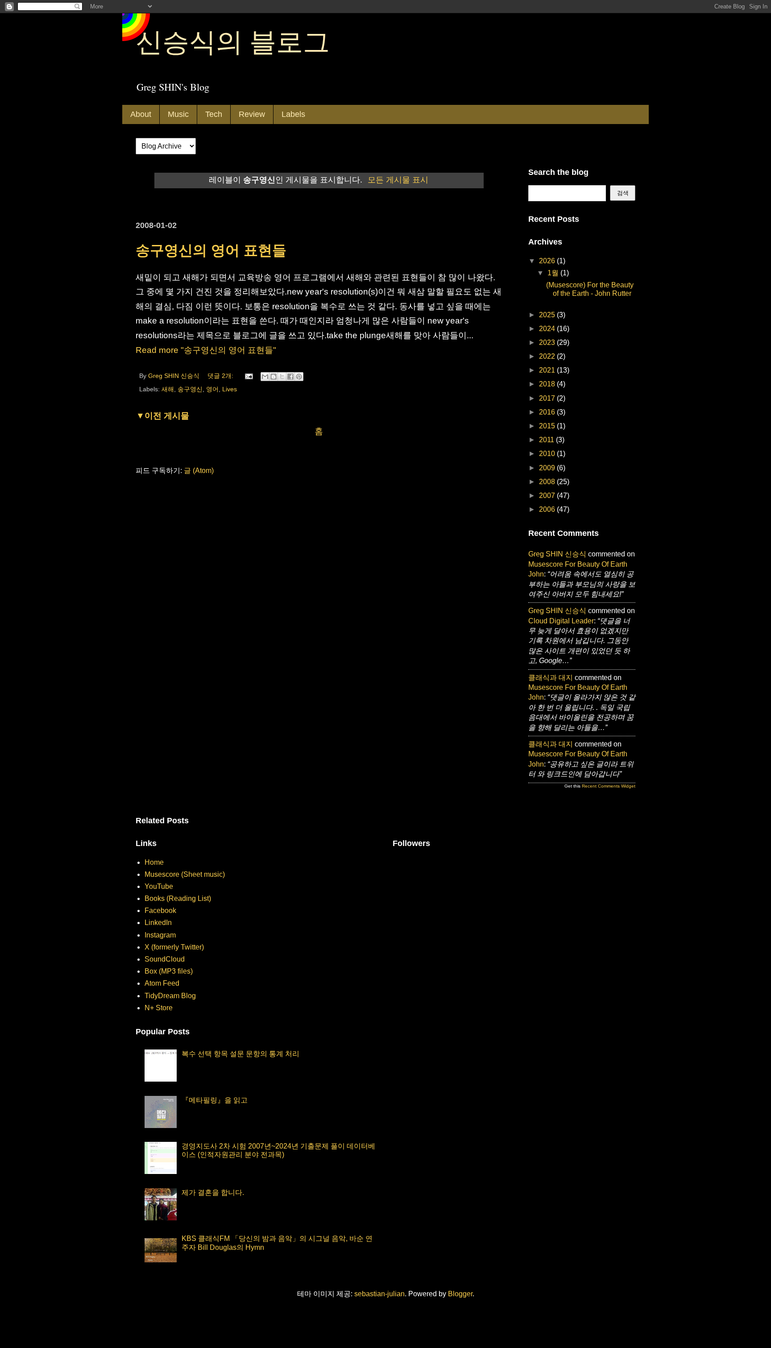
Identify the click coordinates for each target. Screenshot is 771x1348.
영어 (212, 389)
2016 (548, 412)
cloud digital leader (561, 621)
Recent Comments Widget (608, 786)
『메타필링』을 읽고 (215, 1100)
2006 (548, 509)
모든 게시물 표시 (398, 179)
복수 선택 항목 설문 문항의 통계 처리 (240, 1054)
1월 (553, 273)
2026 (548, 261)
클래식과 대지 (550, 677)
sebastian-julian (379, 1294)
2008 (548, 481)
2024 (548, 328)
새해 (168, 389)
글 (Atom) (199, 470)
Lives (229, 389)
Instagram (160, 935)
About (140, 114)
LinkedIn (158, 922)
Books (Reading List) (178, 898)
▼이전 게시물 (162, 415)
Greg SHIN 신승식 (557, 554)
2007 (548, 495)
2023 (548, 342)
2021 (548, 370)
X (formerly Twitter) (174, 947)
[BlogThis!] (273, 376)
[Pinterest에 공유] (298, 376)
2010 (548, 453)
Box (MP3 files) (169, 971)
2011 (547, 440)
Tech (213, 114)
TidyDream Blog (170, 996)
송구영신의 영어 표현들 (211, 250)
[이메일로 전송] (265, 376)
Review (252, 114)
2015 (548, 426)
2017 (548, 398)
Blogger (460, 1294)
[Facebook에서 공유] (290, 376)
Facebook (160, 910)
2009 (548, 468)
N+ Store (159, 1008)
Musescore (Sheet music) (185, 874)
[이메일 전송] (248, 375)
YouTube (159, 886)
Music (178, 114)
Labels (293, 114)
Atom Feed (162, 983)
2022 (548, 356)
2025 (548, 315)
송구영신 (190, 389)
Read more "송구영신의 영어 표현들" (206, 350)
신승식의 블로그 (233, 41)
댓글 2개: (221, 375)
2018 (548, 384)
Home (154, 862)
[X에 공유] (282, 376)
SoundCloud (165, 959)
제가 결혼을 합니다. (213, 1192)
